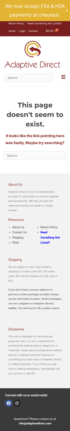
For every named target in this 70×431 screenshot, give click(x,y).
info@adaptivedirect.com (35, 423)
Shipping (17, 237)
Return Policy (49, 227)
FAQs (15, 242)
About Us (18, 227)
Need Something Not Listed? (50, 237)
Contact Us (19, 232)
